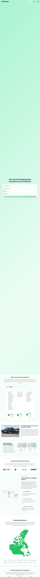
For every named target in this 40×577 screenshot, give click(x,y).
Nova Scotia (5, 562)
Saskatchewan (30, 562)
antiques (32, 508)
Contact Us (30, 1)
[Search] (23, 1)
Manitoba (15, 560)
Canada (15, 522)
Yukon (35, 562)
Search (21, 196)
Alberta (5, 560)
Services (34, 1)
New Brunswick (21, 560)
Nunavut (10, 562)
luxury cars (29, 508)
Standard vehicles (24, 508)
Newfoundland (26, 560)
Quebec (26, 562)
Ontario (14, 562)
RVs (27, 509)
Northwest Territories (33, 560)
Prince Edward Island (20, 562)
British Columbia (10, 560)
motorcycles (24, 509)
